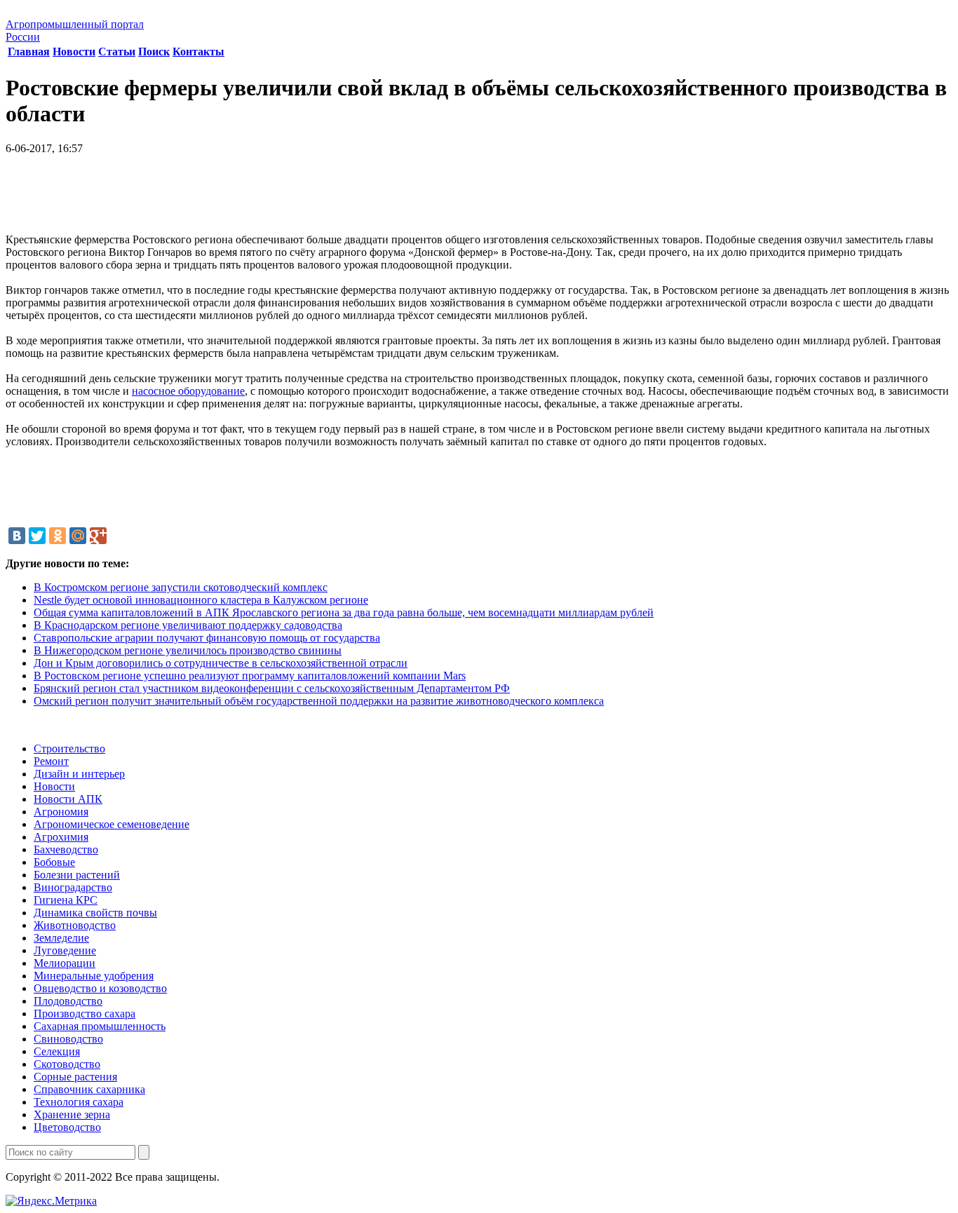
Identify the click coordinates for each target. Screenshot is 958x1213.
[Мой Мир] (77, 535)
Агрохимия (61, 837)
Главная (29, 51)
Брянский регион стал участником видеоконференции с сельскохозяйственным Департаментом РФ (272, 688)
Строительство (69, 748)
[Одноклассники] (57, 535)
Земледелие (61, 938)
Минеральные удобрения (94, 976)
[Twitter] (37, 535)
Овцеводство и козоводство (100, 988)
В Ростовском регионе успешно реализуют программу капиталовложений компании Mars (250, 676)
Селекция (57, 1051)
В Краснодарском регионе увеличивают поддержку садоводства (188, 625)
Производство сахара (84, 1013)
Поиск (154, 51)
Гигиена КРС (65, 900)
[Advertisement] (479, 199)
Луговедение (65, 950)
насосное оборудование (188, 391)
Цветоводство (67, 1127)
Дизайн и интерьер (79, 774)
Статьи (116, 51)
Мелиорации (64, 963)
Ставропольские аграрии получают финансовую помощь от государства (207, 638)
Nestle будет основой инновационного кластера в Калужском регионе (201, 600)
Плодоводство (68, 1001)
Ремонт (51, 761)
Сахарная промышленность (100, 1026)
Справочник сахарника (89, 1089)
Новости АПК (68, 799)
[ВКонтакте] (16, 535)
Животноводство (75, 925)
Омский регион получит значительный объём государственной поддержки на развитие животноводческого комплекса (319, 701)
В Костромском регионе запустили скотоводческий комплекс (181, 587)
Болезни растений (77, 875)
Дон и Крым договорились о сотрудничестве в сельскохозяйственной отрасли (220, 663)
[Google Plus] (98, 535)
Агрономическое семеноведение (111, 824)
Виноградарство (73, 887)
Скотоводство (67, 1064)
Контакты (198, 51)
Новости (74, 51)
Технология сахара (78, 1102)
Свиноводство (68, 1039)
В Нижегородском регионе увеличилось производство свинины (188, 650)
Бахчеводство (66, 849)
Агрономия (61, 812)
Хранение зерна (72, 1114)
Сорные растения (75, 1077)
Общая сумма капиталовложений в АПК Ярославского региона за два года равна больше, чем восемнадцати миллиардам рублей (344, 612)
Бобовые (54, 862)
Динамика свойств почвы (95, 913)
